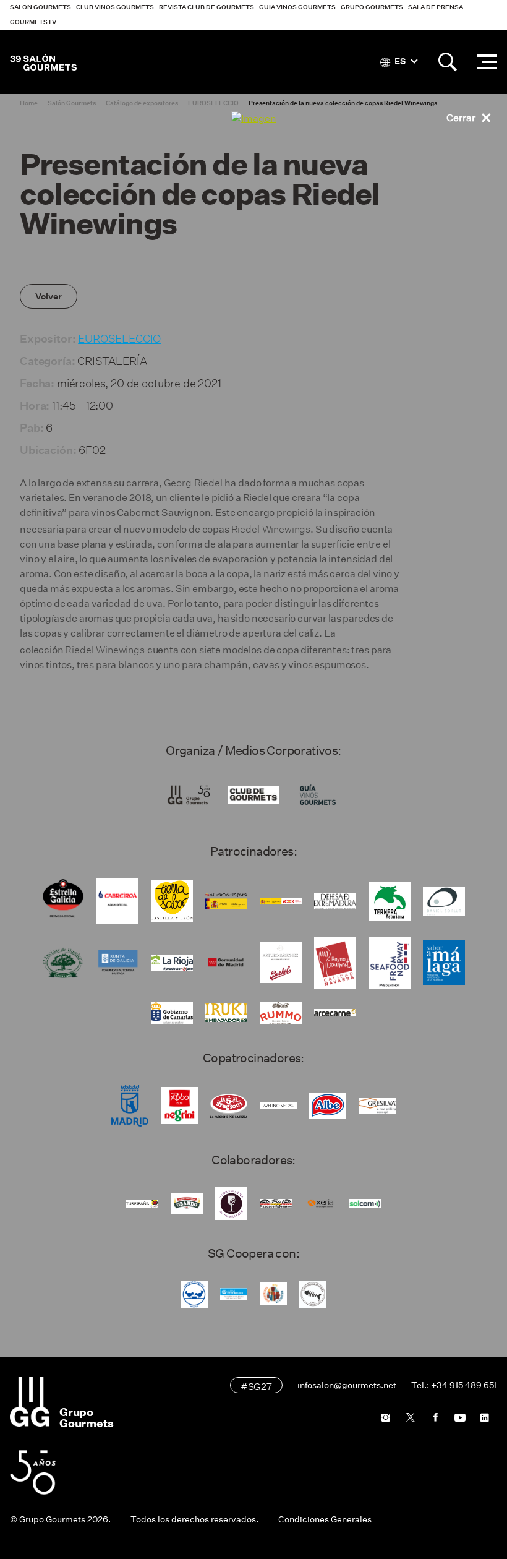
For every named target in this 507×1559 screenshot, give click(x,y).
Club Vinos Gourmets (115, 7)
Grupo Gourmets (372, 7)
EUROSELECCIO (119, 337)
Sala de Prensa (435, 7)
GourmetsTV (33, 22)
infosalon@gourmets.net (346, 1385)
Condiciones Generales (325, 1519)
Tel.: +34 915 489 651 (454, 1385)
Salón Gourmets (40, 7)
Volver (48, 296)
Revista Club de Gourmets (206, 7)
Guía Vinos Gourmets (297, 7)
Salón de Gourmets (43, 62)
